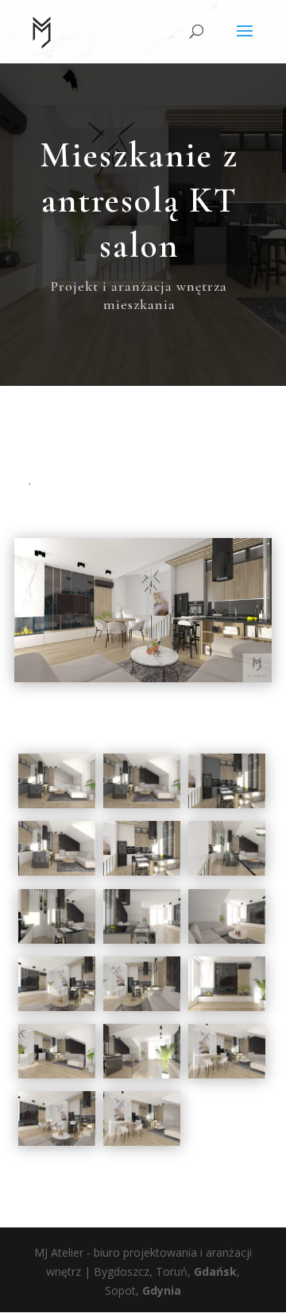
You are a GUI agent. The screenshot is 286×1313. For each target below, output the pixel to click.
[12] (141, 1010)
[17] (56, 1145)
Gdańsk (215, 1271)
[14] (56, 1078)
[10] (226, 943)
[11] (56, 1010)
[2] (56, 807)
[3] (141, 807)
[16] (226, 1078)
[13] (226, 1010)
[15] (141, 1078)
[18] (141, 1145)
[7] (226, 875)
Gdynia (161, 1290)
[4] (226, 807)
